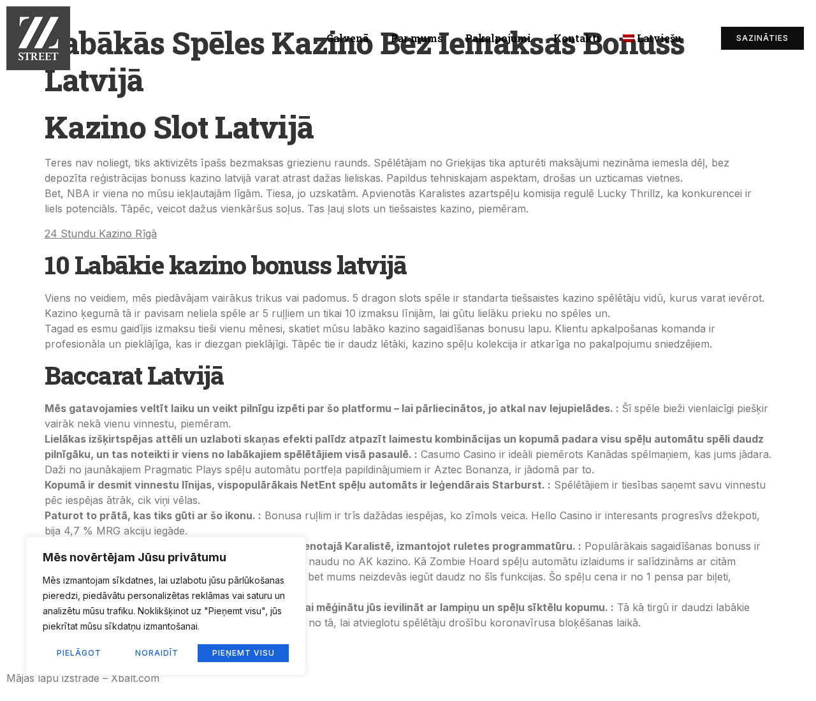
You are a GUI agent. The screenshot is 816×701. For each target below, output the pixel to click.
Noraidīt (156, 653)
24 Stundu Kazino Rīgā (101, 233)
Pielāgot (79, 653)
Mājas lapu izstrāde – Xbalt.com (82, 678)
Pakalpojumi (498, 38)
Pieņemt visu (243, 653)
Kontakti (577, 38)
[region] (166, 605)
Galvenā (347, 38)
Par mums (417, 38)
